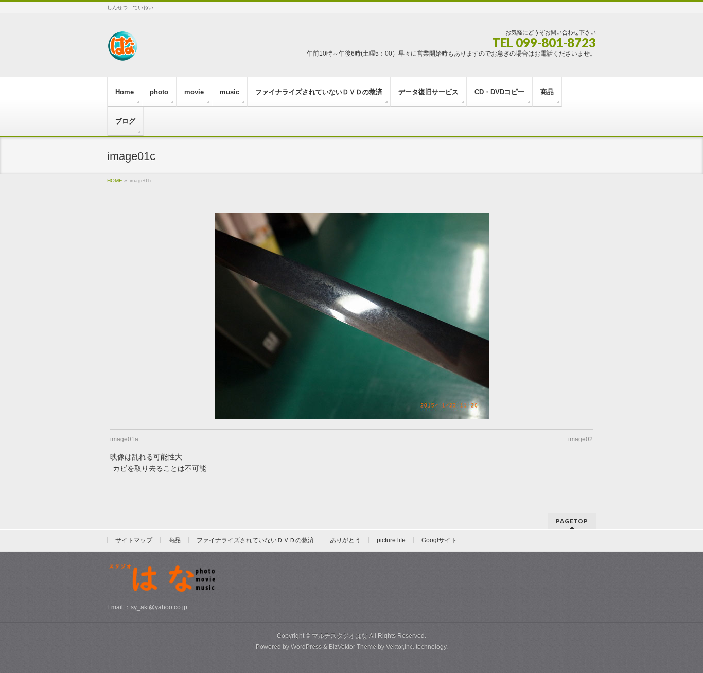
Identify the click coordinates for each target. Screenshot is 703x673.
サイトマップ (133, 540)
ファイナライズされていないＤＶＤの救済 (255, 540)
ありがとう (345, 540)
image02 (580, 439)
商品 (174, 540)
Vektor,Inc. (400, 646)
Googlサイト (439, 540)
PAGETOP (572, 521)
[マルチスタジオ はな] (122, 50)
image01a (124, 439)
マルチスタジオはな (339, 636)
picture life (391, 540)
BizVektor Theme (352, 646)
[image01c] (352, 316)
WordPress (306, 646)
